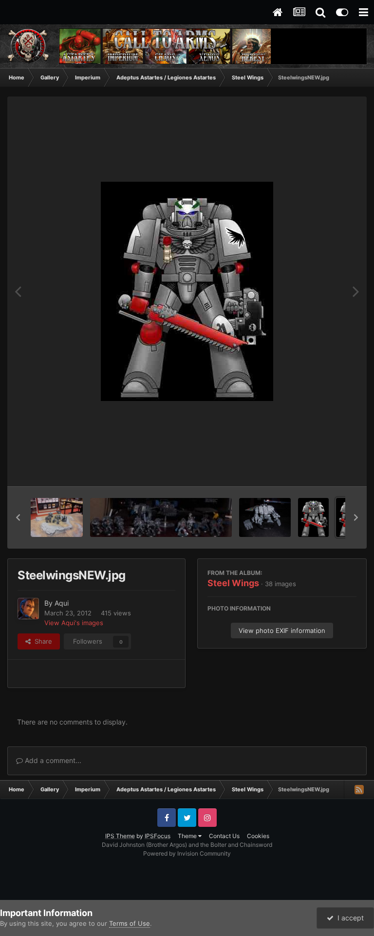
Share (41, 641)
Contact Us (224, 836)
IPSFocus (157, 836)
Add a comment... (52, 760)
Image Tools (327, 469)
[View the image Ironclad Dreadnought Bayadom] (265, 517)
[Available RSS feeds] (359, 789)
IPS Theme (120, 836)
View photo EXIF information (282, 630)
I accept (349, 918)
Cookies (258, 836)
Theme (188, 836)
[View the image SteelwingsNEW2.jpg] (313, 517)
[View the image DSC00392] (57, 517)
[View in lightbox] (187, 291)
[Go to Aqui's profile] (28, 608)
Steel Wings (233, 583)
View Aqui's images (73, 623)
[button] (18, 517)
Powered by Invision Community (187, 853)
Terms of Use (129, 923)
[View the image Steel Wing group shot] (161, 517)
